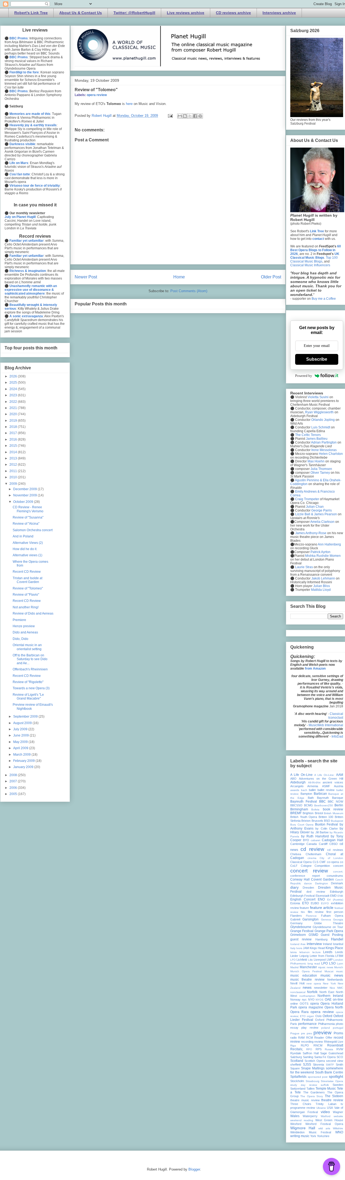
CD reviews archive (233, 13)
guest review (301, 939)
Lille (310, 959)
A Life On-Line (301, 775)
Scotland (296, 1061)
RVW (339, 1049)
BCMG (308, 805)
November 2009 (25, 495)
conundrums (335, 875)
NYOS (319, 999)
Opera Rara (299, 1012)
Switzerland (297, 1088)
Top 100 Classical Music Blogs (314, 259)
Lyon (340, 963)
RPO (309, 1049)
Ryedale (295, 1053)
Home (179, 277)
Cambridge (297, 843)
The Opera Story (311, 1096)
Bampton (306, 793)
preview (322, 1032)
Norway (295, 999)
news (307, 987)
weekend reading (301, 1120)
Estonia (295, 903)
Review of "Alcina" (26, 524)
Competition (322, 865)
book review (333, 809)
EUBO (315, 903)
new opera (313, 983)
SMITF (330, 1064)
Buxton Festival (326, 824)
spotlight (336, 1076)
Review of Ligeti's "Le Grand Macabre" (28, 696)
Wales (294, 1116)
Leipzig (304, 955)
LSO (332, 963)
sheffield (295, 1064)
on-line (338, 999)
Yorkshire (323, 1136)
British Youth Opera (303, 817)
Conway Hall (300, 879)
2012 (13, 464)
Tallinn (310, 1088)
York (313, 1136)
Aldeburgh (298, 782)
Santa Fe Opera (325, 1057)
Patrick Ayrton (320, 552)
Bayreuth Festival (303, 801)
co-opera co (335, 862)
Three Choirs (300, 1104)
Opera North (334, 1007)
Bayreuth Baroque (330, 797)
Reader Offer (323, 1037)
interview (314, 944)
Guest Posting (332, 935)
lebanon (304, 952)
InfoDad (337, 736)
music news (331, 975)
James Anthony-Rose (310, 533)
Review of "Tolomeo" (96, 89)
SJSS (307, 1064)
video (325, 1112)
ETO (305, 903)
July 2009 (20, 729)
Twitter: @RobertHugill (134, 13)
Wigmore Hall (302, 1128)
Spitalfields (298, 1077)
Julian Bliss (321, 586)
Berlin (338, 805)
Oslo (318, 1016)
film (303, 911)
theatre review (332, 1100)
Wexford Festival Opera (324, 1124)
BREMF (296, 813)
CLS (315, 862)
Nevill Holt (297, 983)
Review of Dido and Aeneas (33, 613)
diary (294, 887)
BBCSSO (296, 805)
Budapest (337, 820)
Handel (337, 939)
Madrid (294, 967)
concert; (338, 871)
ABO (293, 778)
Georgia (338, 919)
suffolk (325, 1084)
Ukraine (321, 1107)
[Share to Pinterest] (200, 116)
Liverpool (320, 959)
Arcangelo (296, 786)
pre (303, 1033)
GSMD (313, 935)
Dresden (308, 887)
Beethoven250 (323, 805)
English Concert (302, 899)
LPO (324, 963)
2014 (13, 452)
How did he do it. (25, 549)
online (294, 1003)
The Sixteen (334, 1096)
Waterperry (310, 1116)
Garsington (310, 919)
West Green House (329, 1120)
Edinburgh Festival (302, 895)
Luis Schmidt (320, 427)
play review (309, 1027)
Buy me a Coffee (324, 299)
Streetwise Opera (332, 1081)
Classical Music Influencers (310, 265)
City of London (331, 858)
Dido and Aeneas (25, 632)
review (318, 1041)
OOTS (304, 1003)
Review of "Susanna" (28, 517)
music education (303, 975)
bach (304, 790)
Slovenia (318, 1064)
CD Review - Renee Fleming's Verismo (28, 509)
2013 (13, 458)
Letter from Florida (322, 955)
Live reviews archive (185, 13)
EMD (333, 895)
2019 (13, 420)
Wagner (338, 1112)
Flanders (296, 915)
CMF (322, 862)
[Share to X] (190, 116)
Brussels (317, 820)
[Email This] (179, 116)
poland (325, 1027)
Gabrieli (295, 919)
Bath (311, 797)
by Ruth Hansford (315, 836)
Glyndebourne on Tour (328, 927)
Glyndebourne (300, 927)
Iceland (294, 944)
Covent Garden (322, 879)
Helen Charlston (331, 454)
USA (330, 1107)
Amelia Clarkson (322, 522)
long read (314, 963)
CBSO (333, 843)
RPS (319, 1049)
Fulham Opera (332, 915)
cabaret (315, 840)
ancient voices (333, 782)
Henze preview (24, 626)
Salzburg (296, 1057)
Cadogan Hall (332, 840)
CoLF (294, 865)
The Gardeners (314, 1092)
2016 (13, 439)
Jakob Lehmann (323, 578)
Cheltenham (313, 854)
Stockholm (297, 1081)
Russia (329, 1049)
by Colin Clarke (326, 828)
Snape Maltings (313, 1068)
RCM (309, 1037)
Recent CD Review (27, 572)
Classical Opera (301, 862)
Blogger (194, 1169)
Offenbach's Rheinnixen (30, 669)
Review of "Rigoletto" (28, 682)
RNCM (317, 1045)
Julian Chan (315, 507)
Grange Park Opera (329, 931)
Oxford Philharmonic (329, 1019)
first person (334, 911)
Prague (294, 1033)
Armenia (312, 786)
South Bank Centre (329, 1072)
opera (314, 1003)
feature (304, 907)
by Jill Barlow (319, 832)
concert (338, 865)
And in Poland (23, 536)
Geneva (326, 919)
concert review (309, 871)
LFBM (339, 955)
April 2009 (21, 748)
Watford (325, 1116)
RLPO (305, 1045)
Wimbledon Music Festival (310, 1132)
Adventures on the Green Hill (321, 778)
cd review (312, 849)
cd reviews (335, 849)
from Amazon (315, 668)
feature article (321, 907)
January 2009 (23, 767)
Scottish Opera (315, 1060)
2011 (13, 471)
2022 (13, 402)
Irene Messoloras (324, 450)
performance (307, 1024)
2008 (13, 775)
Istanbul (338, 944)
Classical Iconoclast (335, 715)
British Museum (333, 813)
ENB (340, 895)
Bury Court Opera (301, 824)
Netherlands (335, 979)
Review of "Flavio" (26, 594)
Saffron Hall (311, 1053)
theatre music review (305, 1100)
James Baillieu (316, 439)
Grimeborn (298, 935)
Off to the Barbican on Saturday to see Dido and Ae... (30, 659)
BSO (327, 820)
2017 (13, 433)
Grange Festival (301, 931)
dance (308, 883)
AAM (339, 775)
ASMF (326, 786)
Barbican (320, 794)
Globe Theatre (328, 923)
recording (307, 1041)
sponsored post (318, 1076)
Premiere (19, 620)
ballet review (326, 790)
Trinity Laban (326, 1104)
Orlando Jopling (323, 420)
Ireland (327, 944)
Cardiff (323, 843)
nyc (304, 999)
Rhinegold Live (333, 1041)
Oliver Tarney (320, 473)
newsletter (320, 987)
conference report (305, 875)
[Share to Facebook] (195, 116)
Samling (308, 1057)
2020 (13, 414)
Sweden (338, 1084)
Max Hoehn (316, 461)
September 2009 (26, 716)
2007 (13, 781)
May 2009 (21, 742)
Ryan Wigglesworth (319, 412)
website (338, 1116)
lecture (316, 952)
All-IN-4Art (314, 782)
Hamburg (321, 939)
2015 (13, 446)
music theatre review (307, 979)
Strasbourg (312, 1081)
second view (334, 1060)
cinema (312, 858)
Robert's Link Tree (31, 13)
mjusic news (325, 967)
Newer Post (86, 277)
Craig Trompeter (307, 499)
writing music (299, 1136)
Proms (338, 1033)
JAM (306, 948)
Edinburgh (336, 891)
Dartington (321, 883)
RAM (301, 1037)
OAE (328, 999)
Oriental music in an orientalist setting (27, 647)
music (339, 971)
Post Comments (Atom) (188, 291)
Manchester (308, 967)
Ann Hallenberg (329, 544)
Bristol (319, 813)
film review (315, 911)
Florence (311, 915)
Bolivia (315, 809)
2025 (13, 382)
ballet (312, 790)
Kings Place (334, 948)
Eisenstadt (322, 895)
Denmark (337, 883)
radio (293, 1037)
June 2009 (21, 735)
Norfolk (312, 992)
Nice (332, 987)
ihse (303, 944)
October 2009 (23, 502)
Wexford (295, 1124)
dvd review (315, 891)
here (129, 104)
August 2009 (23, 723)
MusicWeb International (326, 725)
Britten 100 (326, 817)
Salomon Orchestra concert (33, 530)
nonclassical (297, 992)
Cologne (306, 865)
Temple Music (326, 1088)
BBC (322, 801)
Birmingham (299, 809)
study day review (303, 1084)
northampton (307, 995)
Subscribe (316, 359)
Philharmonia (326, 1023)
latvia (293, 952)
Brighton (308, 813)
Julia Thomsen (321, 469)
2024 (13, 389)
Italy (292, 948)
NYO (311, 999)
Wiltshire (338, 1128)
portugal (338, 1027)
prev (309, 1033)
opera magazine (310, 1007)
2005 (13, 794)
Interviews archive (279, 13)
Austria (338, 786)
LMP (330, 959)
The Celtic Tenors (308, 435)
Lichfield (301, 959)
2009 (13, 484)
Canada (311, 843)
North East (326, 992)
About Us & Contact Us (80, 13)
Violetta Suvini (318, 397)
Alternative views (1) (27, 555)
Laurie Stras (303, 567)
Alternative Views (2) (28, 543)
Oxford (327, 1016)
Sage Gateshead (331, 1053)
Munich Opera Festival (306, 971)
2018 (13, 427)
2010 (13, 477)
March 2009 (22, 754)
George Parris (321, 510)
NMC (340, 987)
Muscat (329, 971)
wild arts (324, 1128)
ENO (321, 899)
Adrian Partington (324, 442)
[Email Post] (170, 116)
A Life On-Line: (324, 774)
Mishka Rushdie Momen (323, 556)
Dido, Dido (20, 639)
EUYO (325, 903)
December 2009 (25, 489)
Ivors (299, 948)
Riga (293, 1045)
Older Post (271, 277)
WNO (339, 1132)
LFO (293, 959)
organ (310, 1016)
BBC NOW (335, 801)
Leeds (327, 952)
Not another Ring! (26, 607)
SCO (340, 1057)
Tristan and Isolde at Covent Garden (27, 580)
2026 (13, 376)
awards (294, 790)
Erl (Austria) (335, 899)
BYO (306, 840)
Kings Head (317, 948)
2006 (13, 788)
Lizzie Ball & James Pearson (316, 514)
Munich (338, 967)
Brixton (305, 820)
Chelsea (295, 854)
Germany (296, 923)
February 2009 (24, 761)
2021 (13, 408)
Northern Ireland (330, 996)
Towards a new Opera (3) (31, 688)
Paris (293, 1023)
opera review (97, 95)
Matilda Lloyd (321, 590)
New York (329, 983)
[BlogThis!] (185, 116)
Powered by (303, 376)
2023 (13, 395)
